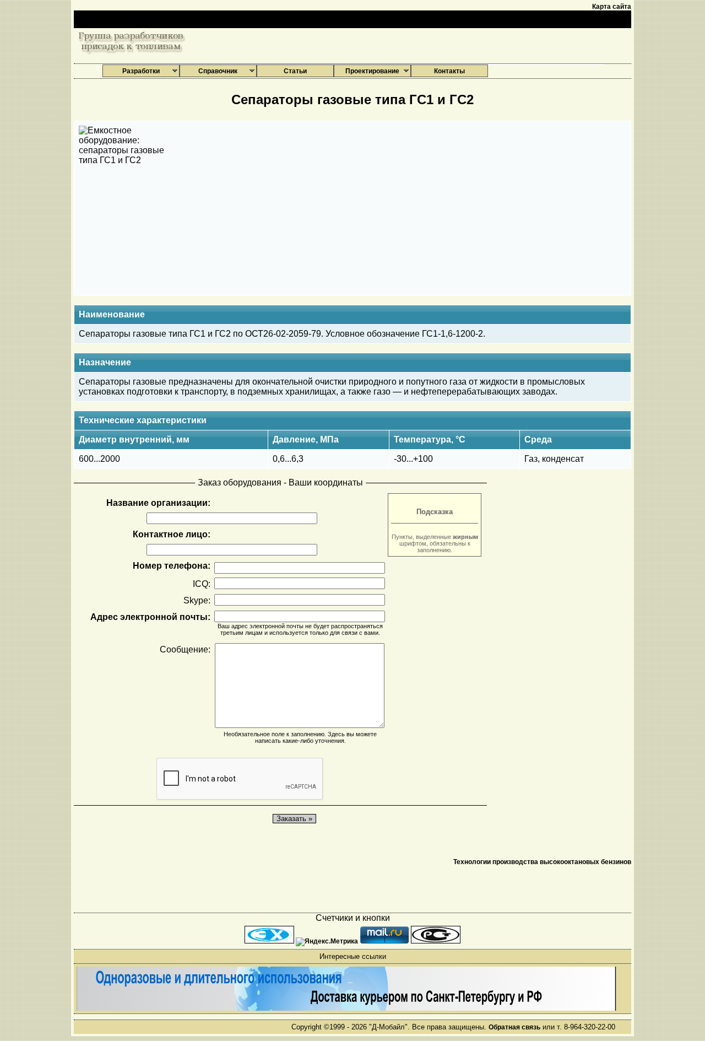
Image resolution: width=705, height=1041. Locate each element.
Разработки (141, 71)
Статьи (295, 71)
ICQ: (201, 584)
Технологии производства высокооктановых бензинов (542, 862)
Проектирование (372, 71)
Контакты (449, 71)
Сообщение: (185, 649)
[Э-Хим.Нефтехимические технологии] (270, 941)
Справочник (217, 71)
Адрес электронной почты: (150, 617)
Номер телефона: (171, 565)
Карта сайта (611, 6)
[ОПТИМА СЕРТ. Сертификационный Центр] (435, 941)
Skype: (196, 600)
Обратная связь (514, 1027)
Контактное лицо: (171, 534)
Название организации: (158, 503)
